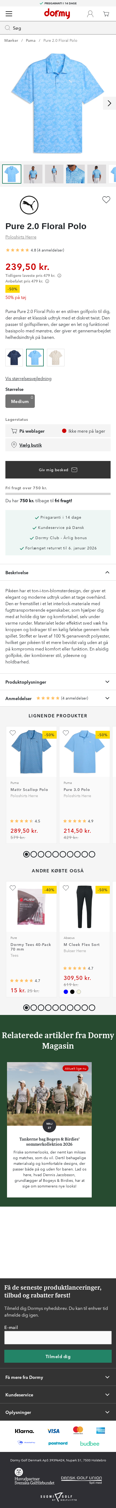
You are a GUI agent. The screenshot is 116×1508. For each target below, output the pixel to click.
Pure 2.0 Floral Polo (60, 40)
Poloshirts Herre (20, 237)
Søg (17, 28)
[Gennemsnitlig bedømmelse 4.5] (21, 821)
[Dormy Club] (90, 14)
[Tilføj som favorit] (106, 199)
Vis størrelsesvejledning (28, 378)
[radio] (14, 357)
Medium (20, 401)
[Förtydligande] (59, 275)
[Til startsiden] (57, 13)
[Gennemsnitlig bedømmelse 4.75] (17, 250)
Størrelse (14, 389)
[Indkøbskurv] (106, 13)
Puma (31, 40)
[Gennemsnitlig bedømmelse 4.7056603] (75, 968)
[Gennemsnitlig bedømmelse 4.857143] (75, 821)
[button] (32, 853)
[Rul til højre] (109, 103)
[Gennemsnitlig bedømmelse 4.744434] (21, 980)
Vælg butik (30, 445)
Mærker (11, 40)
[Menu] (9, 14)
